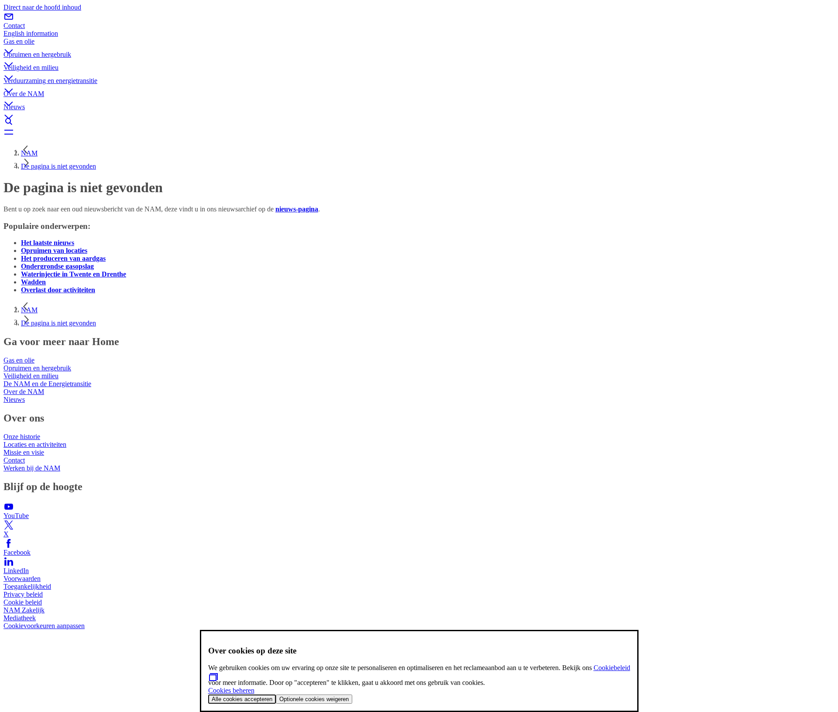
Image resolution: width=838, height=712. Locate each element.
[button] (419, 44)
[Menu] (419, 132)
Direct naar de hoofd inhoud (42, 7)
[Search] (419, 121)
